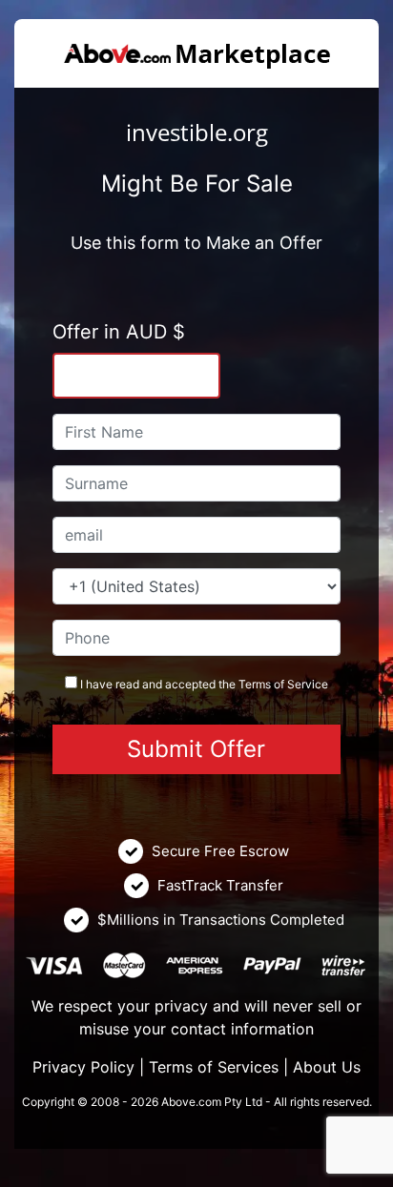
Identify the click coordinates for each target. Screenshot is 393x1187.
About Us (327, 1066)
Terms (254, 684)
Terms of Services (214, 1066)
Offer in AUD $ (118, 331)
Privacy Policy (83, 1066)
